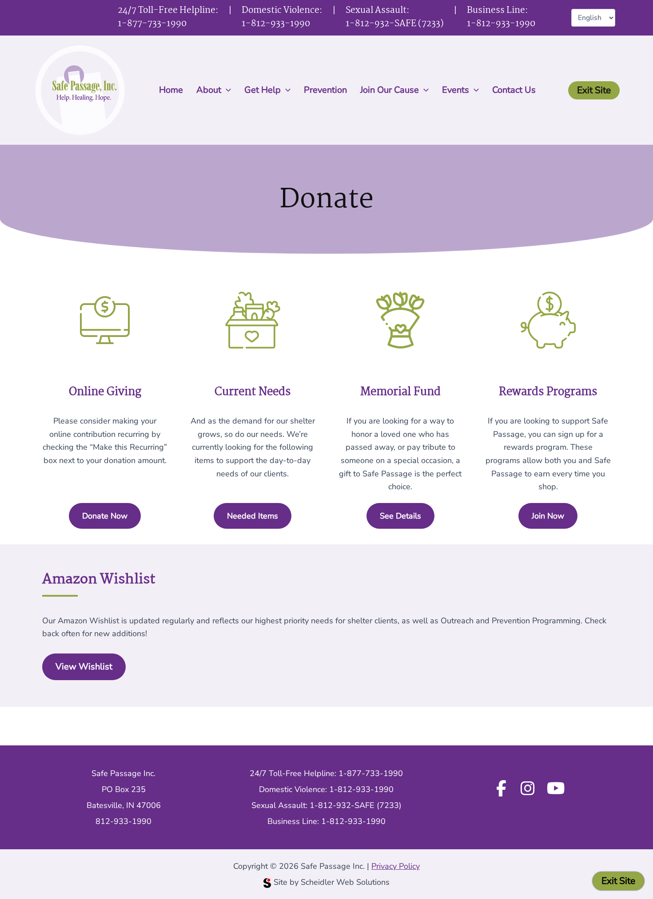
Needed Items (252, 516)
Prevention (325, 90)
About (208, 90)
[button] (226, 90)
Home (171, 90)
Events (455, 90)
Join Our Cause (389, 90)
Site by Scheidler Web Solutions (332, 882)
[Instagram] (528, 789)
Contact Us (514, 90)
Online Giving (105, 392)
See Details (400, 516)
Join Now (548, 516)
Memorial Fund (400, 392)
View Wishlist (84, 667)
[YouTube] (555, 789)
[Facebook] (501, 789)
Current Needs (253, 392)
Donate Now (104, 516)
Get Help (262, 90)
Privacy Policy (395, 866)
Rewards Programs (548, 392)
